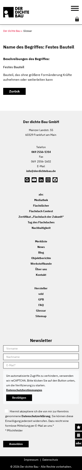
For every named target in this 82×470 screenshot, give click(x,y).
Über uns (41, 269)
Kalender (78, 435)
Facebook (55, 179)
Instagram (48, 179)
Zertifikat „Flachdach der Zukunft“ (41, 216)
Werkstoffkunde (41, 263)
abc (78, 443)
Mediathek (41, 200)
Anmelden (16, 444)
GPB (41, 299)
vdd (41, 294)
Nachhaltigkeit (41, 228)
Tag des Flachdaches (41, 222)
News (41, 247)
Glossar (41, 310)
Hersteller (41, 288)
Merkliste (78, 427)
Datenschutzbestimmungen (24, 390)
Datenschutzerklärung (35, 416)
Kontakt (41, 275)
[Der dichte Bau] (16, 12)
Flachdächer (41, 205)
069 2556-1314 (41, 152)
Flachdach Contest (41, 211)
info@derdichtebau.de (41, 171)
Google (27, 179)
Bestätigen (19, 397)
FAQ (41, 305)
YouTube (34, 179)
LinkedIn (41, 179)
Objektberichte (41, 258)
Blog (41, 252)
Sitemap (41, 316)
